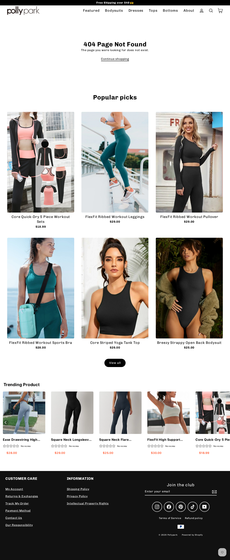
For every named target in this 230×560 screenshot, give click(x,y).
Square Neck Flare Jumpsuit (114, 440)
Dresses (136, 10)
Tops (153, 10)
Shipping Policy (78, 489)
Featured (91, 10)
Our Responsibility (19, 525)
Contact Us (13, 518)
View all (115, 363)
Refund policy (194, 518)
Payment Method (18, 510)
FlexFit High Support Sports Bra (163, 440)
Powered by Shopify (192, 535)
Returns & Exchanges (21, 496)
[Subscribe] (214, 491)
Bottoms (170, 10)
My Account (14, 489)
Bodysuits (114, 10)
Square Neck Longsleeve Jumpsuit (71, 440)
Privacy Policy (77, 496)
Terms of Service (170, 518)
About (188, 10)
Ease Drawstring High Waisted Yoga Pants (20, 440)
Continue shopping (115, 59)
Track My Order (17, 503)
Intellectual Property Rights (88, 503)
